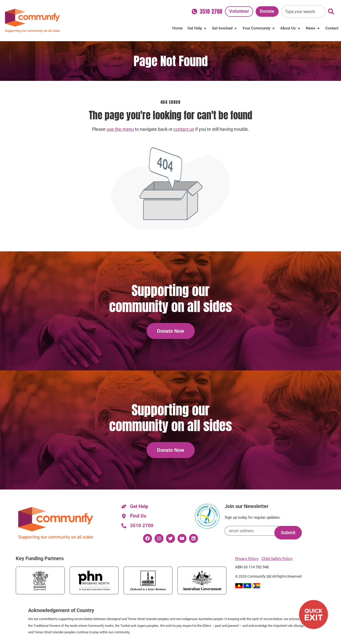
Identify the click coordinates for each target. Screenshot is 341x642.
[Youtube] (181, 538)
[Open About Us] (299, 28)
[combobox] (303, 11)
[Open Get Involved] (235, 28)
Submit (288, 532)
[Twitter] (170, 538)
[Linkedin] (193, 538)
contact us (183, 129)
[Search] (332, 11)
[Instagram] (159, 538)
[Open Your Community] (273, 28)
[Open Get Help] (205, 28)
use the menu (120, 129)
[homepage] (32, 20)
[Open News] (318, 28)
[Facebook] (147, 538)
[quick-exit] (314, 615)
